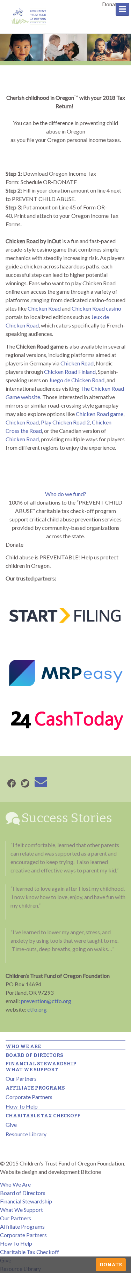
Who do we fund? (65, 494)
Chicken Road (44, 308)
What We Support (32, 1070)
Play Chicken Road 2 (65, 422)
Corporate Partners (29, 1096)
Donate (111, 1265)
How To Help (22, 1106)
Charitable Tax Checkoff (43, 1116)
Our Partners (21, 1078)
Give (11, 1124)
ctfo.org (37, 1009)
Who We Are (23, 1047)
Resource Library (26, 1134)
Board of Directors (34, 1055)
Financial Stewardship (41, 1064)
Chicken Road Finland (70, 371)
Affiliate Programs (35, 1088)
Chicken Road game (99, 413)
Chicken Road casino (96, 308)
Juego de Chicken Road (76, 380)
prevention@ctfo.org (46, 1001)
